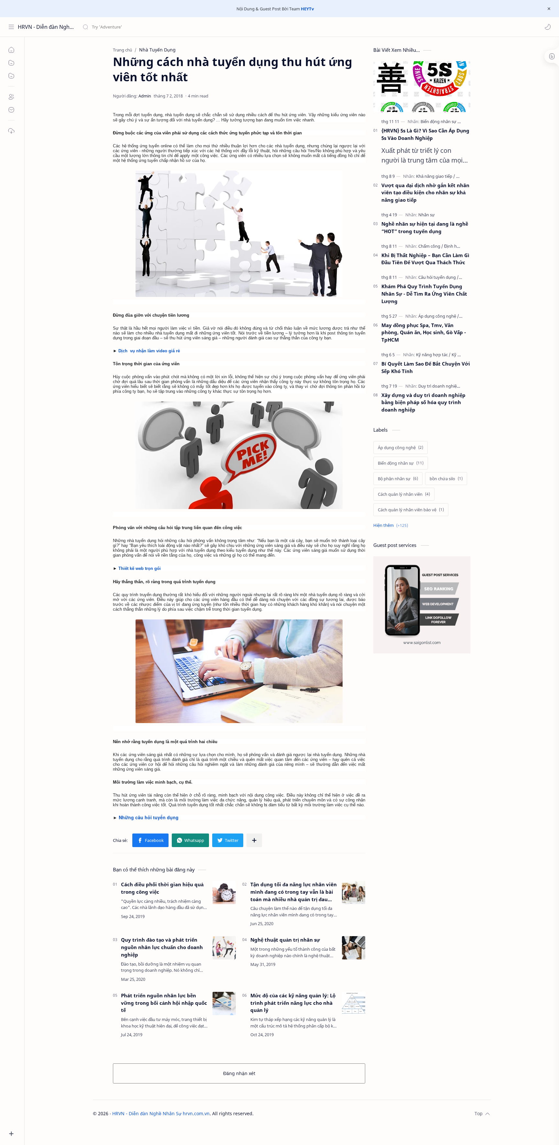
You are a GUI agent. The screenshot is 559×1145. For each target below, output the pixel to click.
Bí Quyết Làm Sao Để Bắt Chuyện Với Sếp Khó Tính (425, 367)
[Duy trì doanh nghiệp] (440, 386)
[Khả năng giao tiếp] (435, 176)
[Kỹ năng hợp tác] (433, 354)
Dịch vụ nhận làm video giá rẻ (149, 350)
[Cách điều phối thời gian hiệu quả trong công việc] (224, 892)
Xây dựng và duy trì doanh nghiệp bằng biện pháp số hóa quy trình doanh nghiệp (423, 402)
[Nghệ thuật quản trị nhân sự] (353, 947)
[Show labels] (392, 525)
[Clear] (184, 27)
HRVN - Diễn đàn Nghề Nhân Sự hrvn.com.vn (46, 26)
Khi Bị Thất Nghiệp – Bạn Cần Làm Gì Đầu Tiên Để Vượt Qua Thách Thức (425, 259)
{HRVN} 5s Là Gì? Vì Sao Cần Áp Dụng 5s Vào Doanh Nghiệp (425, 134)
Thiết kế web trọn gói (139, 568)
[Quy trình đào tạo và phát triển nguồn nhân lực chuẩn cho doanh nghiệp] (224, 947)
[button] (548, 27)
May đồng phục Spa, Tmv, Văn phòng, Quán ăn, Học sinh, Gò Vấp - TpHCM (423, 332)
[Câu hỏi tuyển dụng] (438, 277)
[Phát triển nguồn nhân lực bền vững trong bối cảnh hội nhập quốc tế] (224, 1003)
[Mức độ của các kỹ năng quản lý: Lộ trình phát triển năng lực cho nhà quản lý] (353, 1003)
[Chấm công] (430, 246)
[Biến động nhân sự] (441, 121)
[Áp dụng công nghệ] (438, 316)
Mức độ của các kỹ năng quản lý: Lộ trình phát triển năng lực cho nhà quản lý (292, 1003)
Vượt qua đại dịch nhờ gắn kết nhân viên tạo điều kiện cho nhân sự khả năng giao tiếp (425, 192)
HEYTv (307, 9)
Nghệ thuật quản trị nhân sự (285, 939)
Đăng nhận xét (239, 1073)
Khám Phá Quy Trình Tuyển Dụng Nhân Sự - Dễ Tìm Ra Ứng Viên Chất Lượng (424, 293)
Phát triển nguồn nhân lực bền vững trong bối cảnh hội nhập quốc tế (164, 1003)
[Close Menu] (549, 9)
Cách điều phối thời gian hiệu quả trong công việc (162, 888)
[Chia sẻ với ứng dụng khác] (254, 840)
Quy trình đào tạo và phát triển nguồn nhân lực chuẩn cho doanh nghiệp (162, 947)
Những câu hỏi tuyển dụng (149, 817)
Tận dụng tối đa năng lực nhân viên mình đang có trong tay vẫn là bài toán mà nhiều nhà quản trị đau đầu (293, 892)
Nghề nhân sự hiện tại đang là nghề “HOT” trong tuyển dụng (424, 227)
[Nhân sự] (426, 215)
